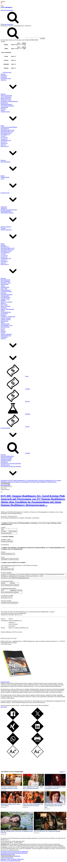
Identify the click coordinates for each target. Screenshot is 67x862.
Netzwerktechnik (5, 326)
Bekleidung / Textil (6, 282)
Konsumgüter (4, 313)
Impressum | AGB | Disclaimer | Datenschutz (12, 859)
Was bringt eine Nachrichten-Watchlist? (11, 463)
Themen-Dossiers (5, 111)
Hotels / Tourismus (5, 306)
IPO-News (3, 108)
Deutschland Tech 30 (6, 133)
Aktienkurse (4, 207)
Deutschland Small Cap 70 (7, 130)
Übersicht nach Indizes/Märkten (9, 127)
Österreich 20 (4, 143)
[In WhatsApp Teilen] (13, 744)
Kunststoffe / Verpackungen (8, 316)
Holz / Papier (4, 304)
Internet (3, 310)
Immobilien (4, 307)
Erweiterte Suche (7, 72)
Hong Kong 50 (4, 146)
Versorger (3, 338)
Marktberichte (4, 103)
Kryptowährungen (5, 428)
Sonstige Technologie (6, 334)
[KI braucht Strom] (16, 680)
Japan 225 (3, 144)
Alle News (3, 80)
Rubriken (3, 94)
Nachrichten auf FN (6, 78)
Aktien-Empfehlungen (16, 853)
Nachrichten (4, 75)
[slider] (3, 490)
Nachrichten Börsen (6, 853)
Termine (3, 110)
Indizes (2, 125)
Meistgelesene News (6, 100)
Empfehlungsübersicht (6, 104)
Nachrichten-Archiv (10, 854)
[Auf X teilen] (37, 719)
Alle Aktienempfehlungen (7, 105)
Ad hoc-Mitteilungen (6, 7)
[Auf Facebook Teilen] (13, 719)
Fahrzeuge (3, 293)
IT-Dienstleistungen (6, 312)
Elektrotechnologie (5, 290)
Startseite (3, 74)
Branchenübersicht (5, 161)
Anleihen (27, 389)
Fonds (26, 376)
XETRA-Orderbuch (6, 226)
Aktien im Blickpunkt (6, 95)
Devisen (27, 426)
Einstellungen (4, 462)
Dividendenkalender (6, 211)
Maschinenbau (4, 321)
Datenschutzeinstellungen (7, 856)
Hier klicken (4, 707)
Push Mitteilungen (5, 483)
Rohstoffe (3, 331)
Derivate (27, 401)
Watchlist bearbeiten (6, 460)
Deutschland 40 (5, 128)
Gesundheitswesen (5, 297)
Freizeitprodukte (5, 296)
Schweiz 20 (4, 142)
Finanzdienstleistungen (6, 294)
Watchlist (27, 453)
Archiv (2, 178)
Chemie (3, 285)
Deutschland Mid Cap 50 (7, 131)
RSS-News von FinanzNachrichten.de (10, 860)
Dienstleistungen (5, 287)
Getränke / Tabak (5, 299)
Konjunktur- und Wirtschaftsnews (9, 101)
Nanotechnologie (5, 324)
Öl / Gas (3, 328)
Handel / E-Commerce (6, 302)
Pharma (3, 329)
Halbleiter (3, 300)
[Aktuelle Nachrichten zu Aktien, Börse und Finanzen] (7, 10)
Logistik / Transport (6, 318)
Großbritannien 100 (6, 140)
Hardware (3, 303)
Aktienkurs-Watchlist (6, 459)
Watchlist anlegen (5, 465)
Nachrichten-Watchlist (6, 457)
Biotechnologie (4, 284)
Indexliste (3, 245)
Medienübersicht (5, 177)
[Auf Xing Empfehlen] (13, 732)
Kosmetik (3, 315)
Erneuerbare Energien (6, 291)
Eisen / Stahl (4, 288)
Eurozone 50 (4, 139)
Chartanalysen (4, 107)
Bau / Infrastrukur (5, 281)
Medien (3, 175)
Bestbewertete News (6, 98)
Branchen (3, 160)
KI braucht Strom (5, 682)
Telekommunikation (6, 335)
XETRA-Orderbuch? (6, 229)
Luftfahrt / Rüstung (6, 319)
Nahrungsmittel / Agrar (7, 325)
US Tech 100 (4, 137)
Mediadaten (17, 856)
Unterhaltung (4, 337)
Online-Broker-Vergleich (7, 212)
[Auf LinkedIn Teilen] (37, 732)
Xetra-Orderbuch (13, 851)
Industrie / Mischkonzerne (7, 309)
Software (3, 332)
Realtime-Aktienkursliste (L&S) (9, 209)
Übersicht (3, 228)
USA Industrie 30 (5, 134)
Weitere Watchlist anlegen (7, 456)
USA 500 (3, 136)
